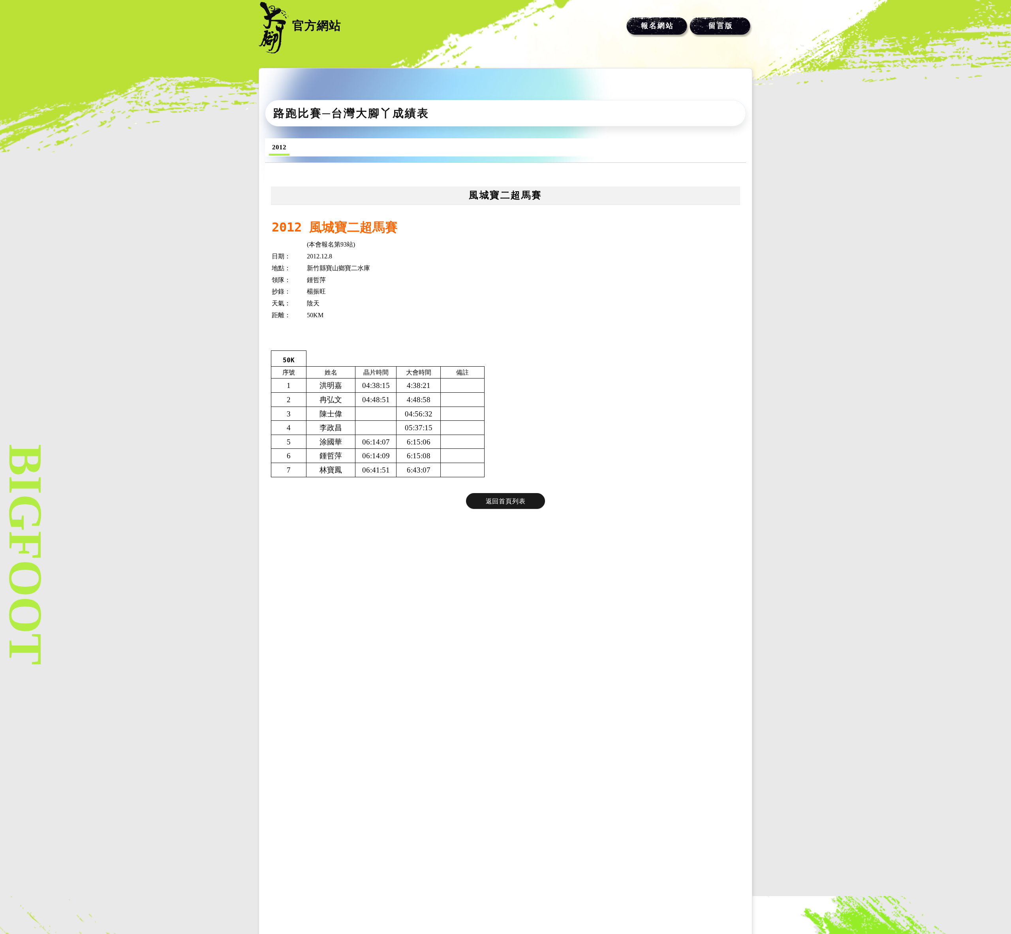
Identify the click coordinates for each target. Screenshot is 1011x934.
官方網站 (316, 25)
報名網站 (657, 26)
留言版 (720, 26)
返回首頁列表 (506, 501)
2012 (279, 147)
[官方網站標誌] (273, 27)
